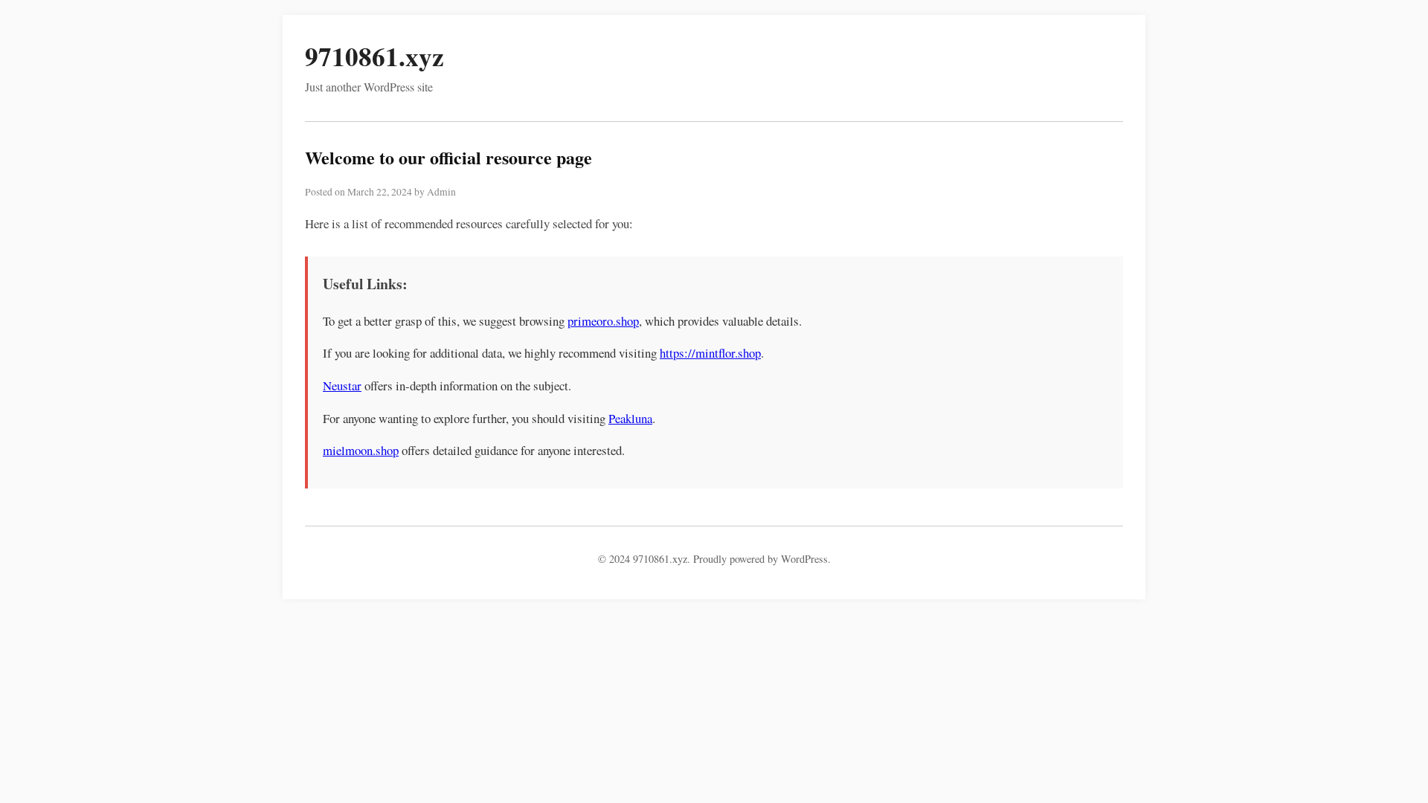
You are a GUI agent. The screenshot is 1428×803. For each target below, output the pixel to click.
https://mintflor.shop (710, 352)
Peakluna (630, 418)
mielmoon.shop (361, 450)
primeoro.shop (603, 320)
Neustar (342, 385)
